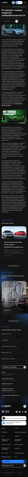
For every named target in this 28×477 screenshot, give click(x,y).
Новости (8, 6)
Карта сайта (17, 448)
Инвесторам (4, 432)
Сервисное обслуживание (20, 432)
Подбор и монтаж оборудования (5, 440)
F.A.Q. (16, 456)
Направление (5, 340)
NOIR (3, 436)
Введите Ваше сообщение (8, 358)
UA (14, 21)
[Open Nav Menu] (25, 2)
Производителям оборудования (5, 449)
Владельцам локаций (6, 456)
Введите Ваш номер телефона (9, 346)
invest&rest (17, 436)
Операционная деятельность (18, 440)
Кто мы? (16, 428)
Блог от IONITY (5, 453)
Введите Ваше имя (6, 334)
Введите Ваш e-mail (7, 352)
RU (16, 21)
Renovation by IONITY (6, 444)
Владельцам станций (19, 453)
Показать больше (13, 265)
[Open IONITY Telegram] (13, 2)
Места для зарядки (19, 444)
